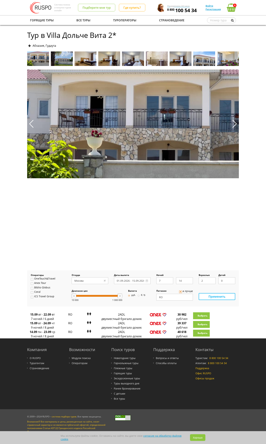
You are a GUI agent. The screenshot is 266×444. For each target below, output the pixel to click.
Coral (37, 292)
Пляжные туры (123, 368)
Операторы (37, 275)
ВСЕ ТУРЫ (83, 20)
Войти (209, 5)
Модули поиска (81, 358)
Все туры (119, 398)
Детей (221, 275)
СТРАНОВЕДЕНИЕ (171, 20)
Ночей (160, 275)
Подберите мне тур (97, 8)
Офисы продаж (204, 378)
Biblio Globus (42, 287)
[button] (234, 124)
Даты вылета (121, 275)
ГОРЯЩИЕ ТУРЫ (42, 20)
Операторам (79, 363)
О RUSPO (35, 358)
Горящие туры (123, 373)
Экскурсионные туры (127, 378)
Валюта (132, 291)
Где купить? (132, 8)
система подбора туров (64, 416)
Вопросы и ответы (167, 358)
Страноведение (39, 368)
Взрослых (204, 275)
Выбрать (202, 315)
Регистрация (213, 9)
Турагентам (37, 363)
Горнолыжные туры (126, 363)
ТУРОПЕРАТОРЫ (124, 20)
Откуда (76, 275)
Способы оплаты (166, 363)
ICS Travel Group (44, 296)
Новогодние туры (125, 358)
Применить (216, 297)
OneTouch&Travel (44, 278)
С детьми (119, 393)
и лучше (188, 291)
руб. (133, 295)
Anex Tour (40, 283)
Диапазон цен (80, 291)
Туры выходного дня (126, 383)
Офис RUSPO (203, 373)
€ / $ (143, 295)
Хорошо (197, 437)
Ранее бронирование (127, 388)
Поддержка (202, 368)
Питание (161, 291)
